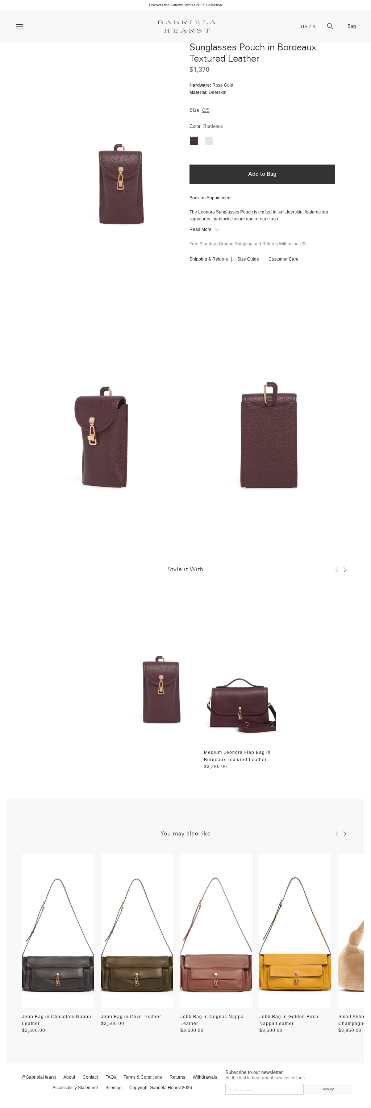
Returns (177, 1077)
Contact (90, 1077)
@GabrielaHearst (38, 1077)
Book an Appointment (210, 197)
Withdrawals (205, 1077)
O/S (205, 110)
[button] (337, 570)
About (69, 1077)
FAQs (110, 1077)
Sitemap (113, 1087)
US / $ (308, 26)
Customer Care (283, 259)
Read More (201, 229)
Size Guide (248, 259)
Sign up (327, 1089)
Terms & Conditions (143, 1077)
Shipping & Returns (208, 259)
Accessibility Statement (75, 1087)
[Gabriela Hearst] (187, 26)
